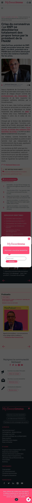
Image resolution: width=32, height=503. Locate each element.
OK (16, 499)
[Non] (30, 496)
